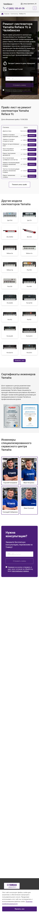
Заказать (32, 131)
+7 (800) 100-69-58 (15, 8)
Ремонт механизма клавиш (9, 176)
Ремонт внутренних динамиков (9, 154)
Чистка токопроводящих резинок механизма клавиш (11, 170)
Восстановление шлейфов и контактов (10, 159)
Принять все (19, 909)
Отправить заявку (19, 85)
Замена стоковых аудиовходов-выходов (10, 135)
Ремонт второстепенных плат (11, 145)
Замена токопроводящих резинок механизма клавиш (11, 164)
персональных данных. (20, 571)
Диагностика (7, 131)
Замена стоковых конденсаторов (9, 140)
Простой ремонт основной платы (8, 149)
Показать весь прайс (19, 184)
